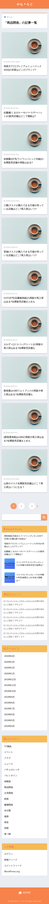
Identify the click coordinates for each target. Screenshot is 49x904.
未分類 (7, 810)
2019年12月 (10, 679)
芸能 (6, 828)
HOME (26, 892)
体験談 (7, 781)
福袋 (6, 816)
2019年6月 (9, 714)
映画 (6, 799)
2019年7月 (9, 708)
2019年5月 (9, 720)
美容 (6, 822)
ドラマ (7, 758)
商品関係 (8, 787)
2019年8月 (9, 703)
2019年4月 (9, 726)
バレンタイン (10, 775)
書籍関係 (8, 805)
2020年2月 (9, 668)
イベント (8, 752)
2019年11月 (10, 685)
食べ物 (7, 834)
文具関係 (8, 793)
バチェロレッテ (11, 769)
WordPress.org (12, 871)
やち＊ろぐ (25, 4)
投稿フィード (10, 860)
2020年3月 (9, 662)
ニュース (8, 764)
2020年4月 (9, 656)
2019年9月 (9, 697)
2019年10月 (10, 691)
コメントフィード (13, 865)
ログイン (8, 854)
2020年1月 (9, 673)
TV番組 (7, 746)
